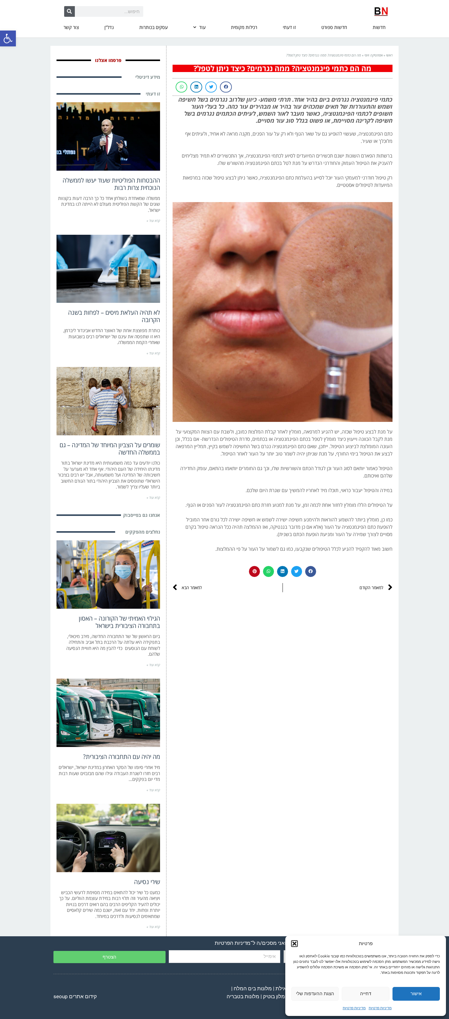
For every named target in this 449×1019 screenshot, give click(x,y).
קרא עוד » (153, 220)
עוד (202, 27)
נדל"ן (109, 27)
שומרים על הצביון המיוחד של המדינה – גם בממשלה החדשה (110, 448)
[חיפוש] (69, 11)
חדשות (379, 27)
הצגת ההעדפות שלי (315, 993)
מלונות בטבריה (243, 996)
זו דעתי (289, 27)
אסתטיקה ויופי (373, 55)
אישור (416, 993)
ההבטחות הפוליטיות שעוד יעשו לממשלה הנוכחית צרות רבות (111, 184)
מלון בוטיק (274, 996)
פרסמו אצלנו (108, 60)
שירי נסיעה (147, 882)
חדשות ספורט (334, 27)
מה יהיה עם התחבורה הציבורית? (121, 756)
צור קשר (71, 27)
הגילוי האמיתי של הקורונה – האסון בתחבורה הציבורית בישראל (119, 622)
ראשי (389, 55)
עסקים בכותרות (153, 27)
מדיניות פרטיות (380, 1008)
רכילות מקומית (244, 27)
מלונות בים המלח (253, 988)
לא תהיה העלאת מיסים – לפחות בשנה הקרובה (114, 316)
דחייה (365, 993)
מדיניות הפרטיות (232, 943)
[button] (8, 38)
